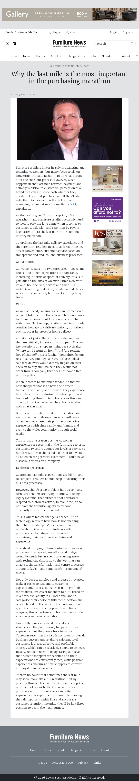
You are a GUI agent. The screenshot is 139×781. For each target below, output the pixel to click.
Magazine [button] (76, 56)
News (27, 56)
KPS (73, 204)
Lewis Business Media (21, 32)
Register (128, 32)
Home (13, 56)
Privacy (83, 762)
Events (40, 56)
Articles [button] (56, 56)
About (126, 56)
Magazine (77, 750)
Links (97, 762)
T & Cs (42, 762)
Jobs (93, 56)
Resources (28, 94)
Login (113, 32)
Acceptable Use (62, 762)
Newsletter (109, 56)
